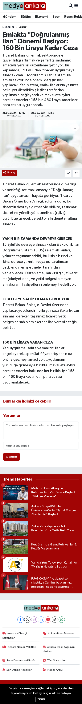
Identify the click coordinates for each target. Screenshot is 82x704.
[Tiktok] (55, 619)
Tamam (41, 699)
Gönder (11, 456)
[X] (27, 619)
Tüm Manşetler (56, 660)
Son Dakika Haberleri (19, 669)
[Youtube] (48, 619)
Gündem (9, 16)
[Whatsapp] (62, 619)
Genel (23, 27)
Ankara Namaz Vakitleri (22, 647)
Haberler (8, 27)
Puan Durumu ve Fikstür (21, 660)
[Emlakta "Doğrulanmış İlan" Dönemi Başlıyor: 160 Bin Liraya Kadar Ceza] (41, 144)
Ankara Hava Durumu (61, 633)
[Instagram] (34, 619)
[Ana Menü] (76, 6)
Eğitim (26, 16)
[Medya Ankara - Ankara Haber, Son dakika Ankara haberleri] (24, 6)
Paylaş (11, 172)
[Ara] (71, 6)
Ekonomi (41, 16)
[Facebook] (20, 619)
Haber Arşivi (55, 669)
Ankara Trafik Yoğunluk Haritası (59, 649)
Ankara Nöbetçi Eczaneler (14, 635)
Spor (56, 16)
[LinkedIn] (41, 619)
